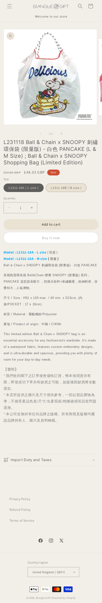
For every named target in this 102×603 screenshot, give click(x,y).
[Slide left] (40, 133)
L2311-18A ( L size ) (24, 188)
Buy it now (51, 238)
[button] (9, 6)
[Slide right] (61, 133)
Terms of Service (21, 520)
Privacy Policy (19, 499)
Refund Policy (20, 509)
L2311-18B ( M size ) (66, 188)
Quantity (9, 198)
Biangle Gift (43, 597)
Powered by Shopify (63, 597)
